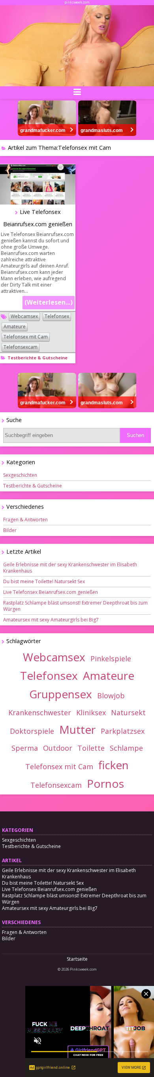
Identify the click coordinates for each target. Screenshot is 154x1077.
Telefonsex (57, 316)
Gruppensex (60, 693)
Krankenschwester (39, 712)
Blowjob (111, 695)
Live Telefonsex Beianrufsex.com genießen (50, 592)
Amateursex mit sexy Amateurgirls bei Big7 (51, 619)
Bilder (10, 530)
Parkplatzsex (123, 731)
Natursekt (128, 712)
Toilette (91, 748)
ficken (113, 764)
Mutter (77, 729)
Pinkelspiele (110, 658)
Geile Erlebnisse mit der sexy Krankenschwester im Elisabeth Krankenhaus (70, 567)
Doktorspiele (32, 731)
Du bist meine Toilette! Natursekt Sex (44, 581)
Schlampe (126, 748)
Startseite (77, 959)
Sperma (24, 748)
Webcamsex (24, 316)
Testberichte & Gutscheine (38, 358)
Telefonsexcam (21, 347)
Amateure (15, 326)
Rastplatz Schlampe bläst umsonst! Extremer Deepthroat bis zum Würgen (75, 605)
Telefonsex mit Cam (26, 336)
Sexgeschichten (20, 475)
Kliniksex (91, 712)
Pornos (105, 783)
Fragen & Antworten (25, 519)
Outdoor (57, 748)
